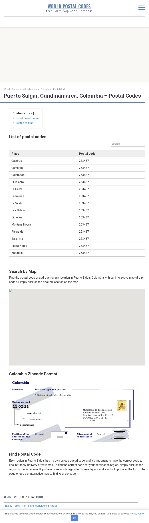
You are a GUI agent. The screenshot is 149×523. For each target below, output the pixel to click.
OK (74, 518)
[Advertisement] (74, 54)
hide (30, 113)
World (7, 89)
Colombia (17, 89)
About (53, 505)
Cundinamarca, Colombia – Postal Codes (45, 89)
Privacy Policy (12, 505)
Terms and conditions (35, 505)
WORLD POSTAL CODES (69, 6)
